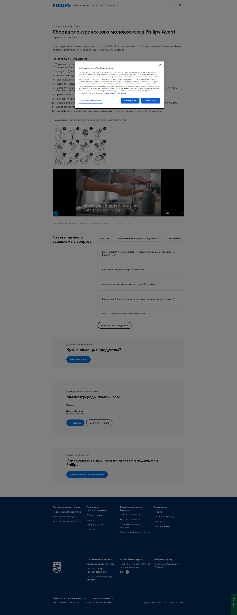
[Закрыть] (160, 65)
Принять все (151, 100)
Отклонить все (130, 100)
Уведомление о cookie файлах (115, 93)
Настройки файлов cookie (91, 100)
